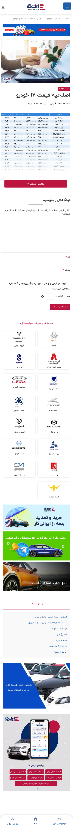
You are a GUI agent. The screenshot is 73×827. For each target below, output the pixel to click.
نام (68, 257)
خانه (67, 18)
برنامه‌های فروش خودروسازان (36, 323)
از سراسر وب (36, 604)
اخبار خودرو (18, 18)
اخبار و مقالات (34, 18)
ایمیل (66, 270)
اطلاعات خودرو (53, 18)
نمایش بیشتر (36, 184)
